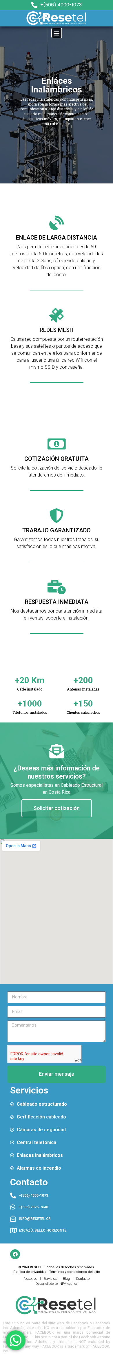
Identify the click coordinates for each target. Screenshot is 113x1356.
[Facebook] (15, 1254)
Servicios (50, 1279)
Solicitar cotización (57, 808)
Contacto (83, 1279)
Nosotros (30, 1279)
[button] (56, 33)
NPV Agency (68, 1284)
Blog (66, 1279)
